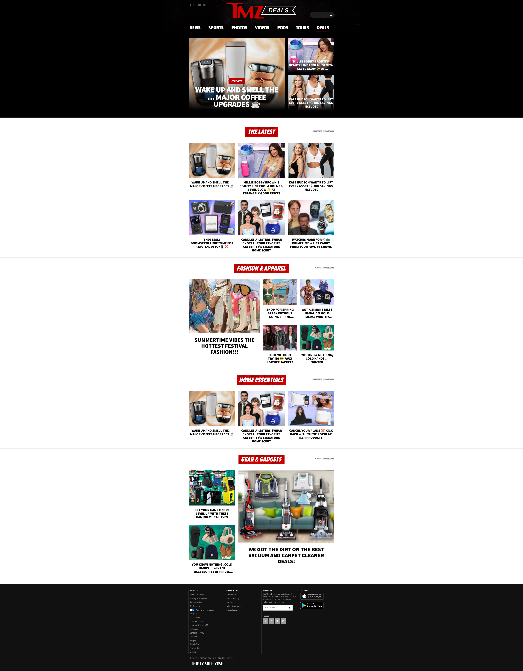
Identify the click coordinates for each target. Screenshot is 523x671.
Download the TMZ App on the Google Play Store (311, 605)
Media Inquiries (233, 610)
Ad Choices (195, 606)
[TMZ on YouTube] (277, 621)
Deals (323, 28)
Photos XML (195, 648)
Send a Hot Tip (232, 598)
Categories (195, 629)
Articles (193, 614)
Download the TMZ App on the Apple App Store (311, 596)
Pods (282, 28)
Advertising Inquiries (235, 606)
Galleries (193, 637)
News (194, 28)
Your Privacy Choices (204, 610)
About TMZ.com (197, 595)
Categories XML (197, 633)
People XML (195, 644)
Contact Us (231, 595)
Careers (229, 602)
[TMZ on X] (195, 5)
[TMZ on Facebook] (190, 5)
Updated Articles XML (199, 625)
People (193, 640)
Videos (262, 28)
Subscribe (290, 608)
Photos (239, 28)
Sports (216, 28)
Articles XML (195, 618)
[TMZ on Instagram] (204, 5)
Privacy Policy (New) (198, 598)
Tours (302, 28)
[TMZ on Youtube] (199, 5)
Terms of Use (196, 602)
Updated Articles (197, 621)
